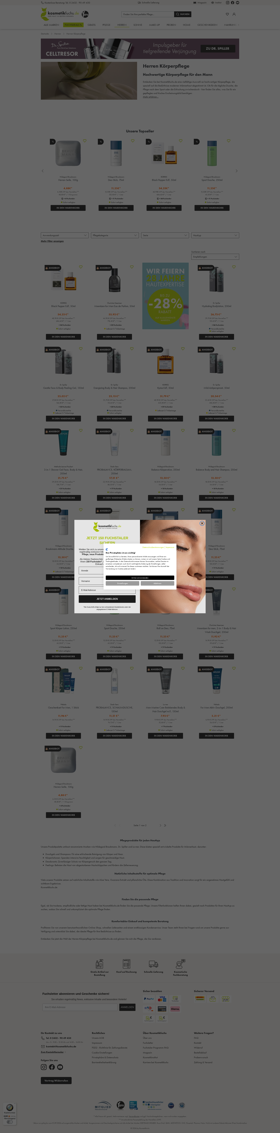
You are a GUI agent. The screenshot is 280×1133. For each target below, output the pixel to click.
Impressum (170, 547)
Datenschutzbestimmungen (153, 547)
